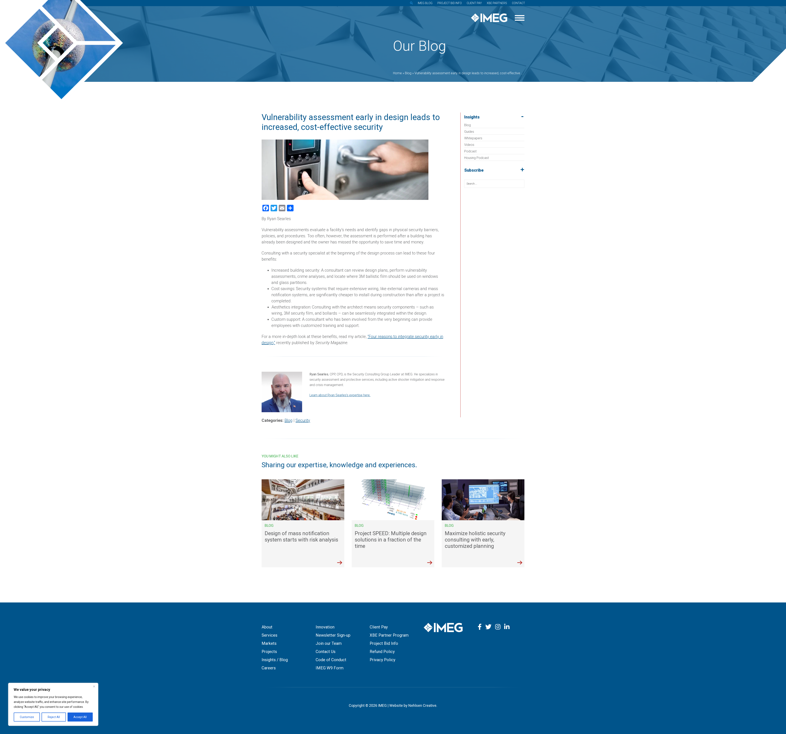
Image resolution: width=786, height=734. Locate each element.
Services (269, 635)
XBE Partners (497, 3)
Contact (518, 3)
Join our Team (329, 643)
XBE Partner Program (389, 635)
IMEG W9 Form (329, 667)
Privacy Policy (382, 659)
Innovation (325, 627)
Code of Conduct (331, 659)
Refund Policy (382, 651)
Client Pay (474, 3)
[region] (53, 704)
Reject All (54, 717)
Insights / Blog (275, 659)
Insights (472, 117)
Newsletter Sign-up (333, 635)
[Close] (93, 686)
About (267, 627)
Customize (27, 717)
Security (303, 420)
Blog (467, 125)
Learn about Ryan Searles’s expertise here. (339, 395)
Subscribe (474, 170)
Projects (269, 651)
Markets (269, 643)
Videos (469, 145)
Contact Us (325, 651)
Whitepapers (473, 138)
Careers (269, 667)
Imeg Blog (425, 3)
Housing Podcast (476, 158)
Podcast (470, 151)
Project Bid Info (449, 3)
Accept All (80, 717)
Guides (469, 132)
